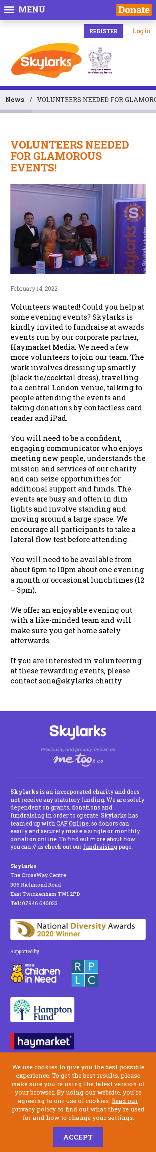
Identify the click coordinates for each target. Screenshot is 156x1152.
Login (141, 31)
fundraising (100, 846)
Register (103, 31)
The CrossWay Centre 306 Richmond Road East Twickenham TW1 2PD (45, 879)
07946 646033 (34, 903)
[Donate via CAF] (134, 10)
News (14, 99)
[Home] (46, 60)
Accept (78, 1137)
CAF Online (72, 823)
